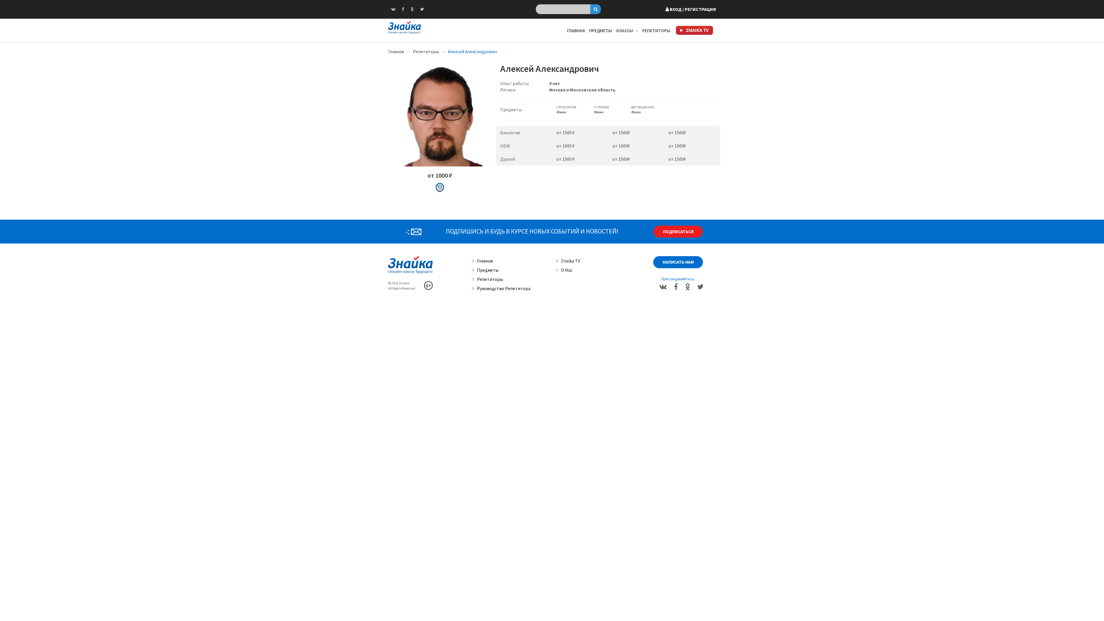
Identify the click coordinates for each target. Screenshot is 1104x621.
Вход (692, 9)
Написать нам (678, 262)
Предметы (600, 30)
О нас (566, 270)
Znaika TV (570, 261)
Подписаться (678, 231)
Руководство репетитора (503, 288)
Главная (576, 30)
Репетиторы (656, 30)
